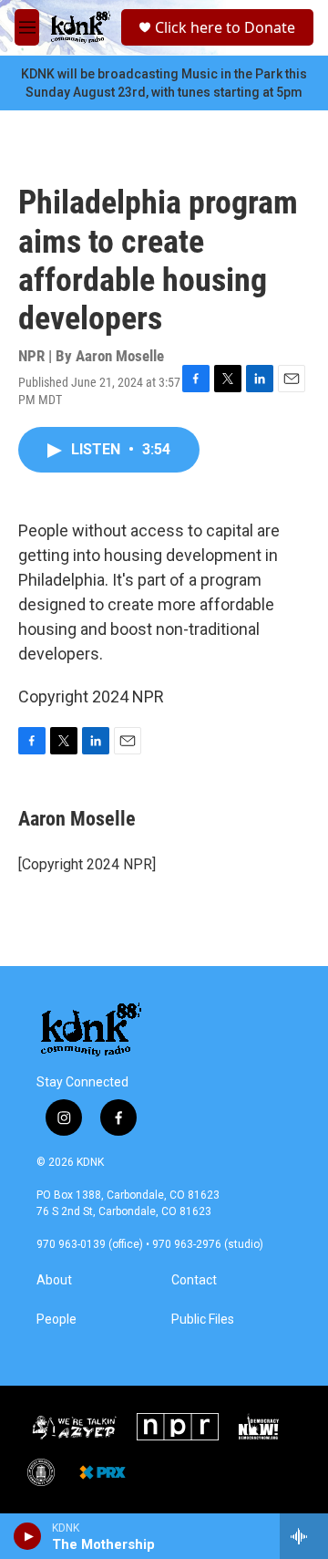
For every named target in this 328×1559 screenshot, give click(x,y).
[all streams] (304, 1536)
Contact (194, 1280)
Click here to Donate (225, 27)
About (54, 1280)
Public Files (202, 1319)
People (56, 1319)
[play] (27, 1536)
